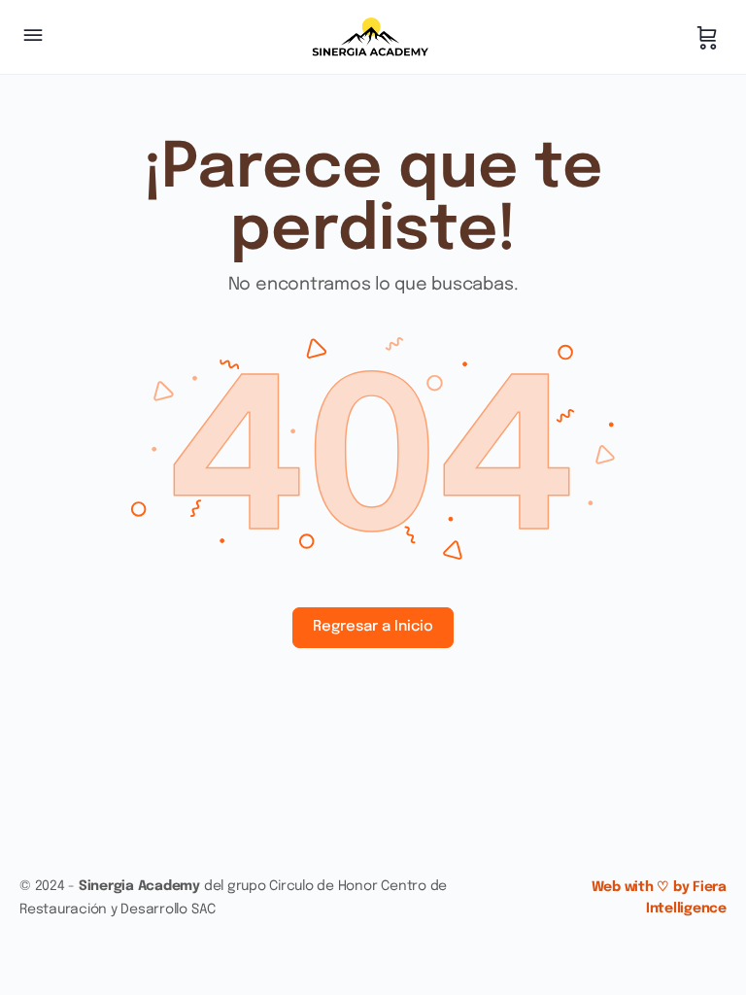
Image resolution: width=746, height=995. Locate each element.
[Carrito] (707, 37)
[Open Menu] (33, 37)
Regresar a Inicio (373, 627)
